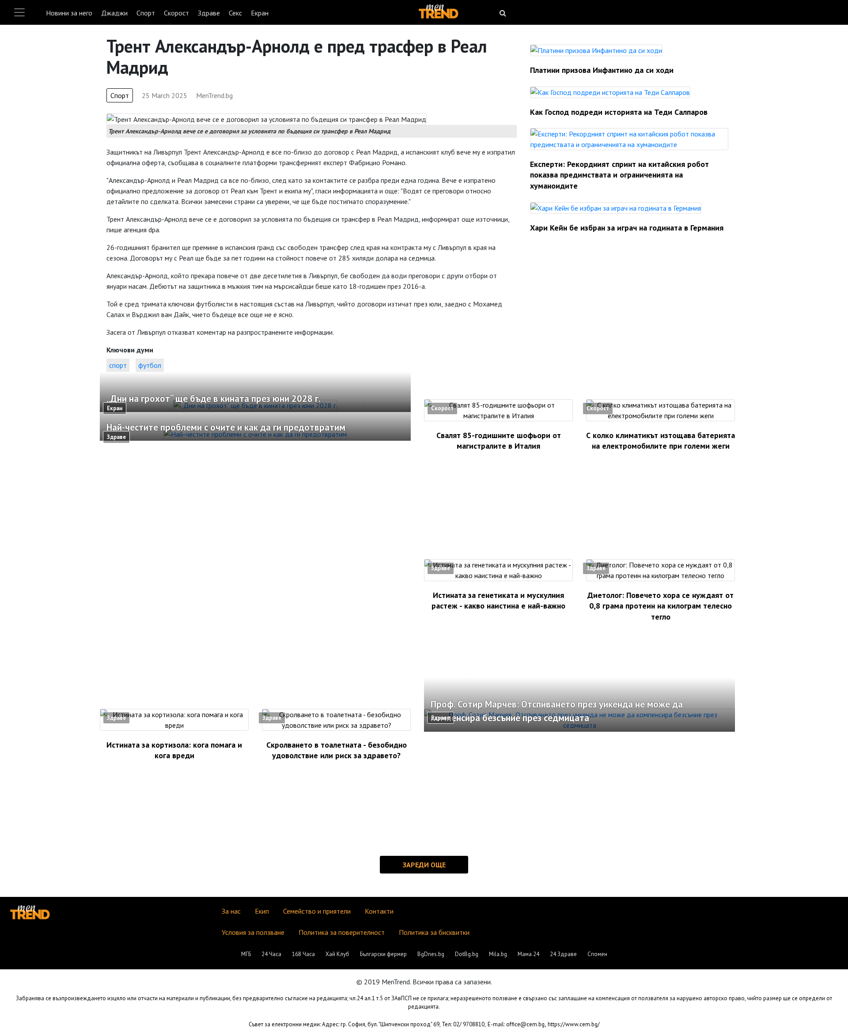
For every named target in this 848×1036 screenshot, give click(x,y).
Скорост (176, 12)
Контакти (379, 911)
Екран (260, 12)
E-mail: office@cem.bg (516, 1024)
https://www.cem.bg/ (574, 1024)
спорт (118, 365)
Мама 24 (528, 954)
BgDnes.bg (430, 954)
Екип (262, 911)
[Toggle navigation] (19, 12)
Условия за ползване (253, 932)
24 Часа (271, 954)
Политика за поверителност (342, 932)
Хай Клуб (337, 954)
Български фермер (383, 954)
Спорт (145, 12)
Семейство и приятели (317, 911)
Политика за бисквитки (434, 932)
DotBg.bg (466, 954)
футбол (149, 365)
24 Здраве (563, 954)
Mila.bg (498, 954)
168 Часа (303, 954)
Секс (235, 12)
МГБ (246, 954)
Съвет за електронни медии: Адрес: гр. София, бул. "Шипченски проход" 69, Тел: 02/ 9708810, (367, 1024)
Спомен (597, 954)
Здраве (209, 12)
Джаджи (114, 12)
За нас (231, 911)
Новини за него (69, 12)
